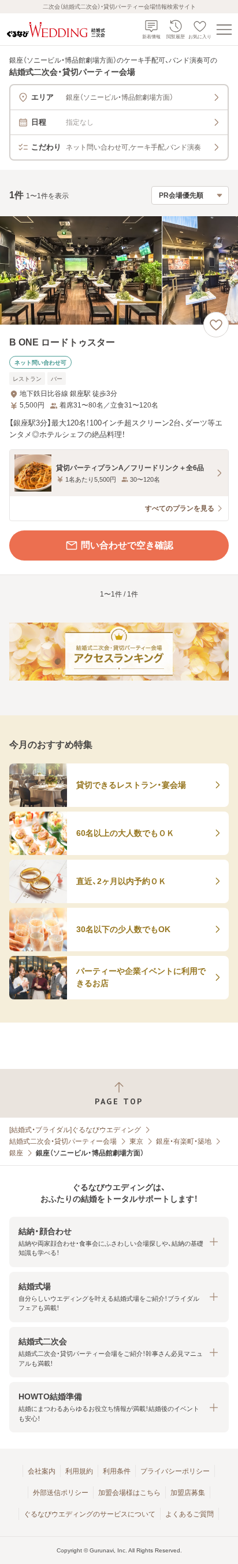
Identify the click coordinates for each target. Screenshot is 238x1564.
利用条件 (117, 1471)
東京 (136, 1141)
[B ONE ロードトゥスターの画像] (119, 270)
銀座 (16, 1153)
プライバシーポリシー (175, 1471)
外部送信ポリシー (60, 1493)
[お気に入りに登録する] (216, 324)
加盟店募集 (187, 1493)
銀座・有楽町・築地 (183, 1141)
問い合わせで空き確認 (127, 545)
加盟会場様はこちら (129, 1493)
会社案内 (41, 1471)
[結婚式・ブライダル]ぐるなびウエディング (75, 1130)
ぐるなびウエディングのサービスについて (89, 1514)
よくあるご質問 (189, 1514)
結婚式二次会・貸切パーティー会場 (63, 1141)
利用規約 (79, 1471)
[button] (119, 1242)
